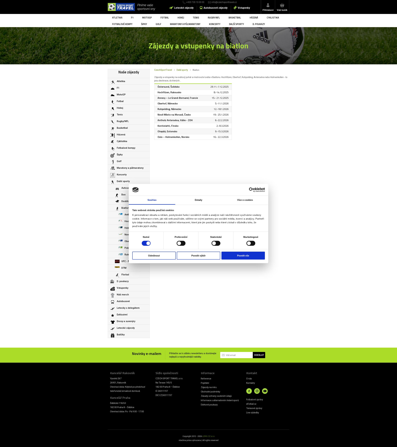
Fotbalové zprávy (254, 399)
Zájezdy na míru (209, 387)
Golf (158, 24)
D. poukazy (259, 24)
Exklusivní (122, 314)
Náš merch (123, 294)
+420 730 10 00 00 (195, 2)
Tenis (196, 17)
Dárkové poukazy (209, 404)
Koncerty (214, 24)
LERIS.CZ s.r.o (208, 436)
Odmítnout (154, 255)
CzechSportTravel (163, 70)
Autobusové (123, 301)
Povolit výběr (198, 255)
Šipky (144, 24)
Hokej (181, 17)
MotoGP (147, 17)
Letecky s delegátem (128, 308)
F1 (132, 17)
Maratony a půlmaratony (185, 24)
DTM (123, 268)
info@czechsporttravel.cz (224, 2)
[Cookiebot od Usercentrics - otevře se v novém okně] (251, 189)
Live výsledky (252, 412)
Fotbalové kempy (122, 24)
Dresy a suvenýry (126, 321)
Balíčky (121, 334)
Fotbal (165, 17)
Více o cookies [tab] (245, 200)
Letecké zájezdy (184, 7)
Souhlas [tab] (151, 200)
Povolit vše (243, 255)
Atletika (117, 17)
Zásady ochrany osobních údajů (216, 396)
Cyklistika (273, 17)
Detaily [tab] (198, 200)
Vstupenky (244, 7)
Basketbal (235, 17)
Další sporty (236, 24)
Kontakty (250, 383)
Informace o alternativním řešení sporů (220, 400)
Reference (206, 378)
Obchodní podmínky (210, 391)
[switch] (181, 243)
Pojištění (205, 383)
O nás (249, 378)
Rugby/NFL (214, 17)
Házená (254, 17)
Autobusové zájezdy (215, 7)
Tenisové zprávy (254, 408)
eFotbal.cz (251, 404)
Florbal (125, 274)
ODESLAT (259, 355)
